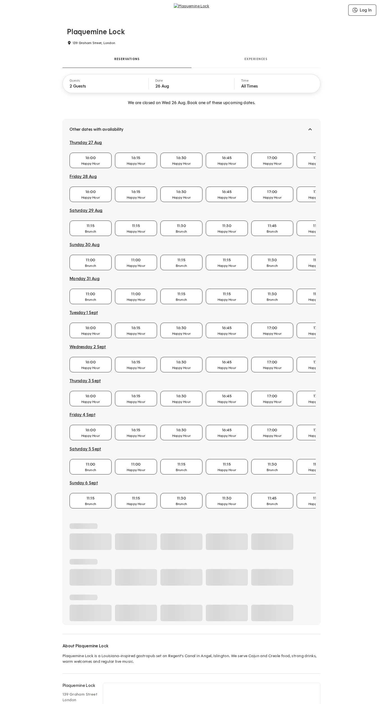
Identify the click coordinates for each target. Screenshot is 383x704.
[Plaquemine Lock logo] (191, 10)
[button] (106, 83)
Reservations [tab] (127, 59)
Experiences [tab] (256, 59)
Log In (366, 10)
